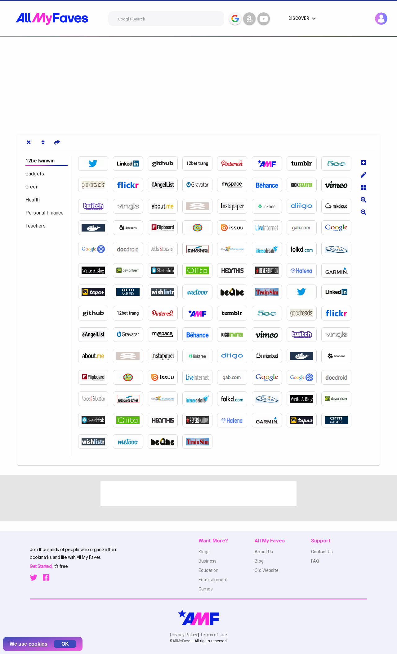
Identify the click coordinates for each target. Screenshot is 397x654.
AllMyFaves (182, 641)
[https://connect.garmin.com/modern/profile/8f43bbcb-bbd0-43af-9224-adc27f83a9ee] (338, 270)
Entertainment (213, 579)
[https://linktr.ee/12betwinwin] (269, 206)
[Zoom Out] (363, 212)
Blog (259, 561)
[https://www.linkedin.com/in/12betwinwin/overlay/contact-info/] (130, 163)
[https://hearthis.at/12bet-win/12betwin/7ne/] (234, 270)
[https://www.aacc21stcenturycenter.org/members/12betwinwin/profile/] (234, 249)
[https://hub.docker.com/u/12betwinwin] (95, 227)
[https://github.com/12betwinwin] (165, 163)
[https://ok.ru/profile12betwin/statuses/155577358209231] (199, 206)
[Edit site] (363, 175)
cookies (38, 644)
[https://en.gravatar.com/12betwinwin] (199, 185)
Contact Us (322, 551)
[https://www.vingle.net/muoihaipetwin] (130, 206)
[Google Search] (235, 18)
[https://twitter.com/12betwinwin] (95, 163)
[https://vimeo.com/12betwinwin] (338, 185)
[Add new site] (363, 162)
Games (205, 588)
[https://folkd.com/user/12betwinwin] (304, 249)
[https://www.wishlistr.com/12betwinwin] (165, 292)
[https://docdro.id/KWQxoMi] (130, 249)
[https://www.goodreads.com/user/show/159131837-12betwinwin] (95, 185)
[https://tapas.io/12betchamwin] (95, 292)
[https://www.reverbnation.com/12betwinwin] (269, 270)
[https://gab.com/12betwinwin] (304, 227)
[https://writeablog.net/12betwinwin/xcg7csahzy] (95, 270)
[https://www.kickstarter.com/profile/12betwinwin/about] (304, 185)
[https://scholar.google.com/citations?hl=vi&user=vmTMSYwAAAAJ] (95, 249)
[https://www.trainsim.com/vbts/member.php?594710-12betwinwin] (269, 292)
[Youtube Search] (263, 18)
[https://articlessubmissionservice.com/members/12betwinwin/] (199, 249)
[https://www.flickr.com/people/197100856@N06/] (130, 185)
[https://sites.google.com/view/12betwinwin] (338, 227)
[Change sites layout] (363, 187)
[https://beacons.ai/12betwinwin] (130, 227)
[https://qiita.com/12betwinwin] (199, 270)
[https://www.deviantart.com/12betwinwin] (130, 270)
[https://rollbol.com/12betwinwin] (199, 227)
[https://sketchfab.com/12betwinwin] (165, 270)
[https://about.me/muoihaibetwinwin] (165, 206)
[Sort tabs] (43, 142)
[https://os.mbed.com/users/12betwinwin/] (130, 292)
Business (207, 561)
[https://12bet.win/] (269, 163)
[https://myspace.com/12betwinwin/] (234, 185)
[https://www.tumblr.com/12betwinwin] (304, 163)
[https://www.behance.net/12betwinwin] (269, 185)
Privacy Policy (184, 634)
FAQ (315, 561)
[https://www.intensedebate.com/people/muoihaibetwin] (269, 249)
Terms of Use (213, 634)
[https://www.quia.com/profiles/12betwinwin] (338, 249)
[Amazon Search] (249, 18)
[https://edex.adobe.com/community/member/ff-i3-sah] (165, 249)
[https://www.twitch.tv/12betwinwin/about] (95, 206)
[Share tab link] (57, 142)
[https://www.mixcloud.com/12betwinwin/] (338, 206)
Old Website (267, 570)
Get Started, (42, 566)
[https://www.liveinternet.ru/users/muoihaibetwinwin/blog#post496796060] (269, 227)
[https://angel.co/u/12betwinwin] (165, 185)
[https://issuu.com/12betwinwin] (234, 227)
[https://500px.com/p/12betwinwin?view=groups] (338, 163)
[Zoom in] (363, 199)
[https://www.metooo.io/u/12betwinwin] (199, 292)
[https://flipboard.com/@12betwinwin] (165, 227)
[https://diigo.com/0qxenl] (304, 206)
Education (208, 570)
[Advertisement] (186, 83)
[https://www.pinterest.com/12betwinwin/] (234, 163)
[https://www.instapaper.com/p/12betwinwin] (234, 206)
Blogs (204, 551)
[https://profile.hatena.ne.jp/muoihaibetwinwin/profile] (304, 270)
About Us (264, 551)
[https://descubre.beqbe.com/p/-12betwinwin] (234, 292)
